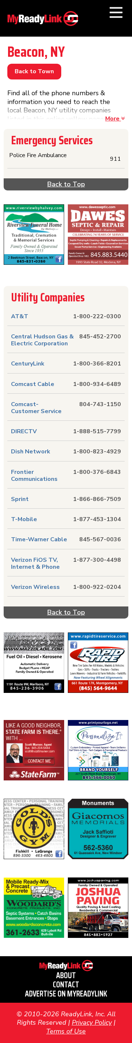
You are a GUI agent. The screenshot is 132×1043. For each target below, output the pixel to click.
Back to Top (66, 184)
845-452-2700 (100, 337)
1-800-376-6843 (97, 472)
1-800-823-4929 (97, 452)
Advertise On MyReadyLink (66, 993)
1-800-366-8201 (97, 364)
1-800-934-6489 (97, 384)
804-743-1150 (100, 404)
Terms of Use (66, 1031)
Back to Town (34, 71)
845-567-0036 (100, 539)
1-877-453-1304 (97, 519)
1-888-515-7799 (97, 431)
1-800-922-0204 (97, 587)
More (113, 119)
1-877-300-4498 (97, 560)
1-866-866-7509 (97, 499)
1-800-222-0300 (97, 316)
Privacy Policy (92, 1022)
